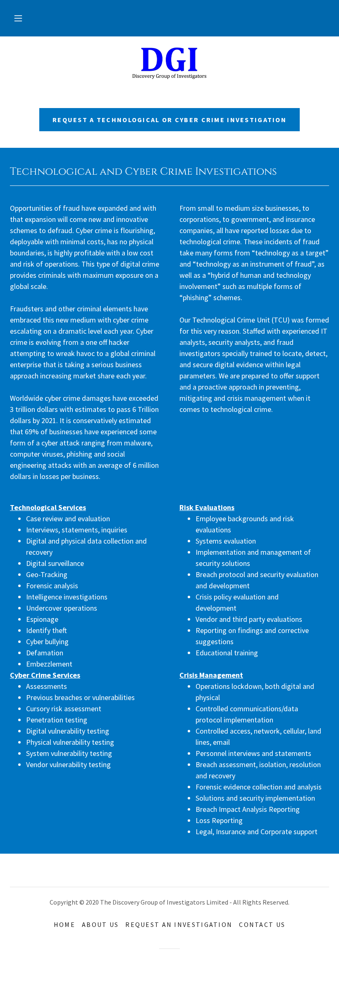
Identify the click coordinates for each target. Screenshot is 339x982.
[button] (18, 18)
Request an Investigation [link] (178, 924)
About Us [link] (100, 924)
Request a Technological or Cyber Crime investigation (169, 120)
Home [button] (64, 924)
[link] (169, 62)
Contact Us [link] (262, 924)
